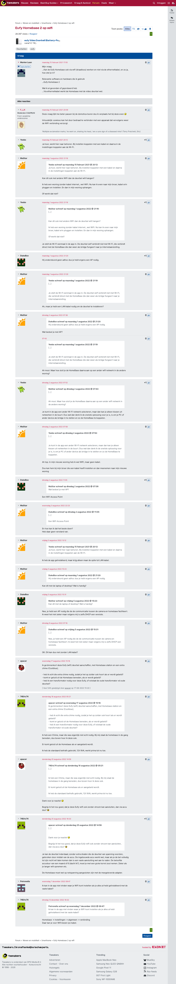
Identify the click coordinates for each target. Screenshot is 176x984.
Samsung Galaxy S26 (106, 971)
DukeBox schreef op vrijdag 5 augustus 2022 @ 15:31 (73, 629)
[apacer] (21, 668)
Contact (53, 963)
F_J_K (22, 110)
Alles (127, 28)
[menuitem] (154, 3)
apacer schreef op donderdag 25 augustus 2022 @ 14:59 (75, 825)
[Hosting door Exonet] (154, 947)
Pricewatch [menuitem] (66, 3)
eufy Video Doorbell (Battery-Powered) (45, 40)
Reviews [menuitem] (34, 3)
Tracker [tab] (171, 13)
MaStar (23, 158)
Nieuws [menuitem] (24, 3)
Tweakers (6, 962)
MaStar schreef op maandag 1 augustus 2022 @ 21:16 (73, 209)
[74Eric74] (21, 703)
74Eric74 (24, 696)
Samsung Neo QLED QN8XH (110, 963)
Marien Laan (26, 62)
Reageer (33, 34)
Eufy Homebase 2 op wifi (63, 23)
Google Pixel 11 (103, 967)
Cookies (53, 979)
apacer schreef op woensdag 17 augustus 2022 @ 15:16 (74, 703)
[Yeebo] (21, 146)
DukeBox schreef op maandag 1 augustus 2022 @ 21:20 (74, 321)
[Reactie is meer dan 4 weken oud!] (44, 338)
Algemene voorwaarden (60, 971)
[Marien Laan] (21, 73)
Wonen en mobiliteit (31, 23)
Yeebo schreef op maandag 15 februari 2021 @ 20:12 (73, 164)
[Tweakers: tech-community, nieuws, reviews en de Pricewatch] (10, 3)
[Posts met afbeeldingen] (138, 29)
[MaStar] (21, 165)
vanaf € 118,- (30, 43)
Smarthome (46, 23)
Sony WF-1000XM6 (105, 979)
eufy (33, 49)
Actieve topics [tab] (171, 21)
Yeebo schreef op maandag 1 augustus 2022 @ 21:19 (73, 280)
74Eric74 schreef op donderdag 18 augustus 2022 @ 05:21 (75, 765)
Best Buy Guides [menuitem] (48, 3)
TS (133, 28)
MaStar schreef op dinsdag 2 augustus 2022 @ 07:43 (73, 389)
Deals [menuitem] (104, 3)
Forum (17, 23)
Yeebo (23, 140)
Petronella (25, 881)
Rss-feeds (152, 971)
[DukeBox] (21, 262)
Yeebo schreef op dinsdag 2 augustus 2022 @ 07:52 (72, 433)
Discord (151, 975)
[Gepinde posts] (150, 29)
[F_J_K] (21, 125)
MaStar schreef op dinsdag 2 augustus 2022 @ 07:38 (73, 486)
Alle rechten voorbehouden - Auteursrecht (21, 964)
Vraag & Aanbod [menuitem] (82, 3)
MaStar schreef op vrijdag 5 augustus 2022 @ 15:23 (72, 601)
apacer (23, 661)
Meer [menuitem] (111, 3)
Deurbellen (22, 49)
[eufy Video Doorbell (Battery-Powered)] (19, 41)
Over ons (63, 963)
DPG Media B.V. (34, 962)
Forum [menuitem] (96, 3)
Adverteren (54, 960)
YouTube (151, 963)
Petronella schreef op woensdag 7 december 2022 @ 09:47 (76, 906)
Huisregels (54, 967)
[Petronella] (21, 888)
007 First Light (103, 975)
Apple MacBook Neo (106, 960)
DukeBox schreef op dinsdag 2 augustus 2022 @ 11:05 (73, 512)
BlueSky (151, 960)
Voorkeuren (65, 979)
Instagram (152, 967)
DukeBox (24, 255)
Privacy (52, 975)
